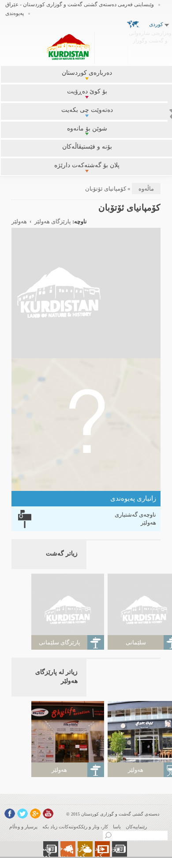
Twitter (22, 813)
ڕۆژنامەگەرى (111, 848)
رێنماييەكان (136, 826)
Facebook (9, 813)
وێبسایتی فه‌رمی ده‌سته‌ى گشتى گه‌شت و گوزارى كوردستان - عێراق (79, 4)
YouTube (48, 813)
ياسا (117, 826)
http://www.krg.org (150, 46)
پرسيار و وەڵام (23, 826)
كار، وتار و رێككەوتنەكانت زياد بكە (75, 826)
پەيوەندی (14, 13)
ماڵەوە (146, 188)
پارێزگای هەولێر (52, 221)
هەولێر (19, 221)
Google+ (35, 813)
